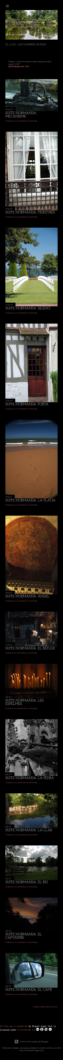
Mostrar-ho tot (18, 66)
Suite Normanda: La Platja (30, 500)
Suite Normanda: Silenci (27, 308)
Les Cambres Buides (32, 44)
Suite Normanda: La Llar (28, 830)
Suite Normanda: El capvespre (23, 936)
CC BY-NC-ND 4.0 (26, 1029)
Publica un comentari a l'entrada (21, 121)
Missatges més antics (45, 1006)
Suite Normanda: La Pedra (29, 778)
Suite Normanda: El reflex (30, 648)
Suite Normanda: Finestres (30, 212)
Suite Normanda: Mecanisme (21, 115)
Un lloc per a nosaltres (14, 1026)
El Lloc (10, 44)
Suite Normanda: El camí (28, 990)
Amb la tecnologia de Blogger (34, 1041)
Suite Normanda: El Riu (26, 882)
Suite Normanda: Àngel (27, 596)
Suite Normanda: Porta (26, 404)
